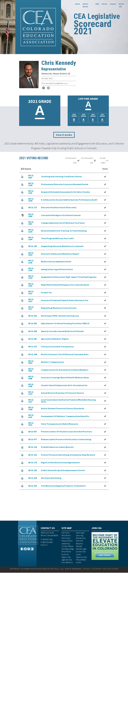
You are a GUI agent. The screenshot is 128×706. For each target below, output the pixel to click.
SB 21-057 (32, 431)
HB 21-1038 (31, 215)
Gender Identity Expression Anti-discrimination (64, 385)
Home (77, 4)
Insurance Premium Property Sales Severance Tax (64, 300)
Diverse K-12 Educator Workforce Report (60, 254)
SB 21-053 (32, 323)
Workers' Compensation (52, 362)
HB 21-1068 (31, 377)
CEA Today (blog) (68, 549)
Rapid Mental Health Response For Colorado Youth (65, 285)
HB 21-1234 (31, 277)
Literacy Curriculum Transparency (57, 346)
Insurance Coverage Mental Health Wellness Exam (65, 377)
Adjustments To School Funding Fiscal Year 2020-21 (65, 323)
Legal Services (67, 560)
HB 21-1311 (31, 292)
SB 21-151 (32, 346)
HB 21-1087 (31, 176)
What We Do (66, 551)
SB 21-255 (32, 486)
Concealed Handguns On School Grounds (61, 215)
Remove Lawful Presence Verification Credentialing (66, 439)
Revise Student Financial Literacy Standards (62, 408)
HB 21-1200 (31, 408)
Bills (97, 4)
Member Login (81, 549)
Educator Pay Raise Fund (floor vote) (58, 207)
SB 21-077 (32, 439)
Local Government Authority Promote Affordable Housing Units (68, 401)
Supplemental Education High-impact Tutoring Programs (68, 277)
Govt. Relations (67, 562)
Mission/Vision (67, 541)
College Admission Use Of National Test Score (63, 223)
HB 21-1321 (31, 424)
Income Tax (46, 292)
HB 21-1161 (31, 192)
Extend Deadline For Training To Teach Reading (64, 230)
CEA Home (65, 533)
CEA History (66, 538)
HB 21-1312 (31, 300)
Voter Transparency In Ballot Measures (59, 424)
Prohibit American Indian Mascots (57, 447)
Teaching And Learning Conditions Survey (61, 176)
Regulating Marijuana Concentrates (58, 308)
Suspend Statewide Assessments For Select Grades (65, 192)
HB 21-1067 (31, 223)
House (104, 4)
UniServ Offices (67, 546)
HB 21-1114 (31, 393)
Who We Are (66, 535)
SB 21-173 (32, 462)
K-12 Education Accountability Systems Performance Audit (69, 200)
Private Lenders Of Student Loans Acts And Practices (66, 431)
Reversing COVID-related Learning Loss (60, 315)
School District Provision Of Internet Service (62, 393)
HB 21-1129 (31, 230)
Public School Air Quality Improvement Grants (63, 470)
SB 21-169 (32, 354)
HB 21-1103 (31, 261)
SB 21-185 (32, 246)
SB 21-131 (32, 455)
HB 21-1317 (31, 308)
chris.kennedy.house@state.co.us (54, 83)
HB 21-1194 (31, 269)
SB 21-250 (32, 478)
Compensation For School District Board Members (64, 370)
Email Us (44, 545)
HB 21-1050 (31, 362)
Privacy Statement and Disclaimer (100, 569)
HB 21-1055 (31, 370)
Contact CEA (81, 551)
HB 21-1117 (31, 401)
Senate (113, 4)
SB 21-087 (32, 339)
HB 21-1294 (31, 200)
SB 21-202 (32, 470)
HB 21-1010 (31, 254)
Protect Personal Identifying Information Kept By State (68, 455)
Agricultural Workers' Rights (55, 339)
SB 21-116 (32, 447)
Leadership (66, 543)
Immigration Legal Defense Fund (57, 269)
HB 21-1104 (31, 184)
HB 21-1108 (31, 385)
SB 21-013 (32, 315)
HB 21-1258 (31, 285)
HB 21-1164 (31, 238)
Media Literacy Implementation (56, 261)
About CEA (121, 5)
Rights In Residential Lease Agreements (60, 462)
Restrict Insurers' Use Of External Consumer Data (64, 354)
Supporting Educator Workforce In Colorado (62, 246)
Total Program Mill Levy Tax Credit (57, 238)
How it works (64, 135)
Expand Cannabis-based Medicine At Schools (62, 331)
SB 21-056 (32, 331)
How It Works (85, 5)
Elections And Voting (51, 478)
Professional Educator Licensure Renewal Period (64, 184)
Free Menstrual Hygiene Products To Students (63, 486)
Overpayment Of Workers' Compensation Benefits (65, 416)
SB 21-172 (32, 207)
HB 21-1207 (31, 416)
